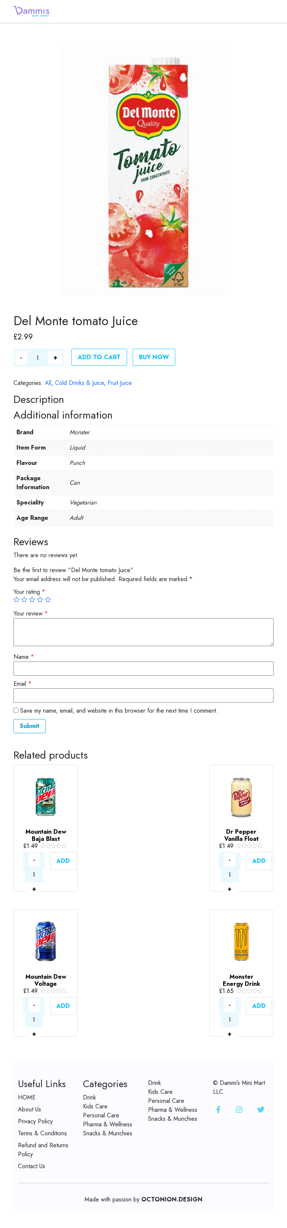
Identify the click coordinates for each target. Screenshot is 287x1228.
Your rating (29, 591)
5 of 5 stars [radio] (48, 599)
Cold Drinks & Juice (79, 383)
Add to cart (99, 357)
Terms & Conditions (42, 1133)
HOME (27, 1097)
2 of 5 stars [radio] (24, 599)
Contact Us (31, 1166)
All (48, 383)
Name (23, 656)
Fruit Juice (120, 383)
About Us (29, 1109)
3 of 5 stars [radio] (32, 599)
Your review (30, 613)
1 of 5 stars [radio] (16, 599)
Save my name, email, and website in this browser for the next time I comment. (119, 710)
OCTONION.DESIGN (172, 1199)
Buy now (154, 357)
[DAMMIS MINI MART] (31, 10)
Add (63, 861)
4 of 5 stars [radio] (40, 599)
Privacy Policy (35, 1121)
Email (22, 683)
